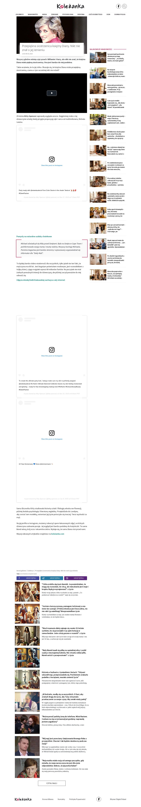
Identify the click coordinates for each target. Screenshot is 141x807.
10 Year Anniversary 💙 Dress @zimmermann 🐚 (36, 464)
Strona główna (47, 799)
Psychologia (67, 14)
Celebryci (20, 14)
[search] (124, 6)
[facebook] (118, 6)
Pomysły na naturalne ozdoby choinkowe (34, 236)
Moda (44, 14)
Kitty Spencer (40, 197)
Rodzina (81, 14)
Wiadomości (33, 14)
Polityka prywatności (77, 799)
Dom (108, 14)
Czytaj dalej (51, 783)
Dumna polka (119, 14)
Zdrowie (54, 14)
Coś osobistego (95, 14)
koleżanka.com (57, 534)
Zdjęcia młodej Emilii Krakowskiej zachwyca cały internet (41, 280)
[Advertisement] (108, 31)
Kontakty (61, 799)
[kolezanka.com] (70, 6)
